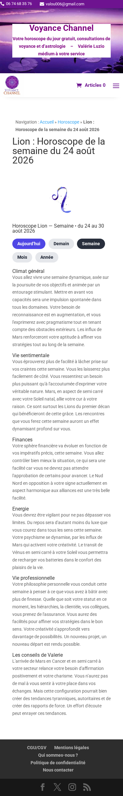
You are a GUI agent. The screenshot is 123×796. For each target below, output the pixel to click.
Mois (22, 257)
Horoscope (68, 121)
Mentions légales (71, 747)
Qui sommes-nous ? (58, 755)
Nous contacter (58, 769)
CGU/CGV (36, 747)
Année (46, 257)
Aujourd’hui (28, 243)
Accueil (47, 121)
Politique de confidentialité (58, 762)
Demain (61, 243)
